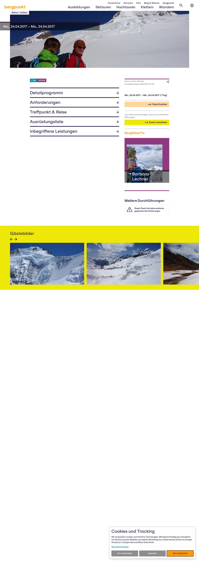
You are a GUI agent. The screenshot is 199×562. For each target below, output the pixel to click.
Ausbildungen (79, 7)
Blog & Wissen (151, 3)
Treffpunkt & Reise (48, 112)
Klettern (147, 7)
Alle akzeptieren (180, 553)
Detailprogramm (46, 92)
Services (128, 3)
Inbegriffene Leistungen (53, 131)
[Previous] (11, 239)
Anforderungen (45, 102)
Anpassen (152, 553)
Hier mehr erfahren (119, 547)
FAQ (138, 3)
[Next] (15, 239)
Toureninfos (113, 3)
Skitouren (103, 7)
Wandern (166, 7)
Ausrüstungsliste (46, 121)
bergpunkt (14, 6)
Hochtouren (125, 7)
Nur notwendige (124, 553)
